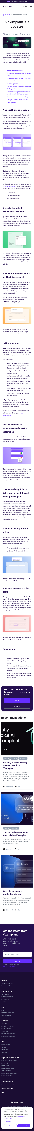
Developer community (7, 1012)
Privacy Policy (21, 1116)
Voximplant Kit (5, 986)
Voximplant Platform (7, 983)
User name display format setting (17, 97)
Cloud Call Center (6, 1028)
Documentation (6, 991)
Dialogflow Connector (7, 1026)
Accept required (10, 1126)
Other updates (11, 103)
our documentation (10, 186)
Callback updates (12, 84)
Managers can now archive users (17, 100)
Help (2, 1007)
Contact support (6, 1015)
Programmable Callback (8, 1033)
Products (4, 980)
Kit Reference (5, 999)
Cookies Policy (8, 1118)
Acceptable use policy (7, 1068)
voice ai (6, 758)
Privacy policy (5, 1063)
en (23, 6)
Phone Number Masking (8, 1036)
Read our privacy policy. (9, 966)
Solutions (4, 1021)
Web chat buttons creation (15, 71)
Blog (8, 14)
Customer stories (7, 1081)
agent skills (15, 828)
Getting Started (5, 994)
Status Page (5, 1049)
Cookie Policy (5, 1065)
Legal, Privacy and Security (10, 1058)
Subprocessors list (6, 1076)
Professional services (8, 1085)
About (3, 1042)
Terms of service (6, 1070)
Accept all (24, 1126)
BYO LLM (14, 758)
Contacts (4, 1052)
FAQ (2, 1010)
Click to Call (4, 1031)
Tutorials (3, 1002)
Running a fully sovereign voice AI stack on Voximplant (15, 765)
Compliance (23, 758)
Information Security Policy (9, 1060)
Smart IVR (4, 1023)
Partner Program (7, 1088)
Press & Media (5, 1044)
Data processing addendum (9, 1073)
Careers (3, 1047)
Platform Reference (7, 996)
